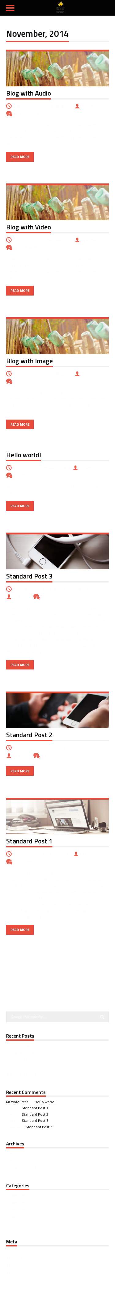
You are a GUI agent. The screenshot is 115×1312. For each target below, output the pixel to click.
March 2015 (19, 1160)
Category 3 (79, 589)
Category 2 (59, 589)
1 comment (24, 475)
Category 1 (59, 854)
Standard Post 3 (29, 576)
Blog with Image (29, 361)
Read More (19, 156)
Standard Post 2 (29, 735)
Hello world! (23, 455)
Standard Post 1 (29, 841)
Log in (14, 1251)
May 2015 (18, 1153)
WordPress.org (21, 1273)
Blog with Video (28, 227)
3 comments (52, 597)
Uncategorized (55, 468)
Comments (22, 1265)
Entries (18, 1258)
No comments (26, 114)
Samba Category (55, 106)
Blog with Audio (28, 93)
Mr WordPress (17, 1101)
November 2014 (23, 1167)
